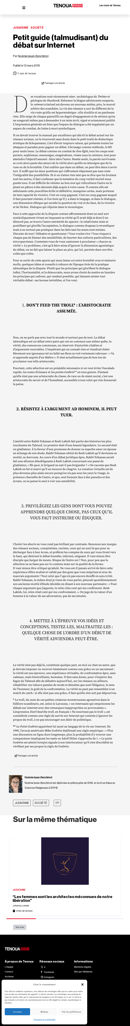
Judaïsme (20, 27)
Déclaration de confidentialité (44, 1019)
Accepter (17, 1012)
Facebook (49, 972)
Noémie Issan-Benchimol (33, 56)
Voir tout (19, 927)
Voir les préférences (71, 1012)
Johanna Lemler (21, 905)
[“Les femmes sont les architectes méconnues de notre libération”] (65, 861)
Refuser (44, 1012)
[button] (82, 984)
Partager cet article (55, 83)
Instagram (49, 977)
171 (57, 802)
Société (37, 27)
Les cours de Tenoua (109, 5)
